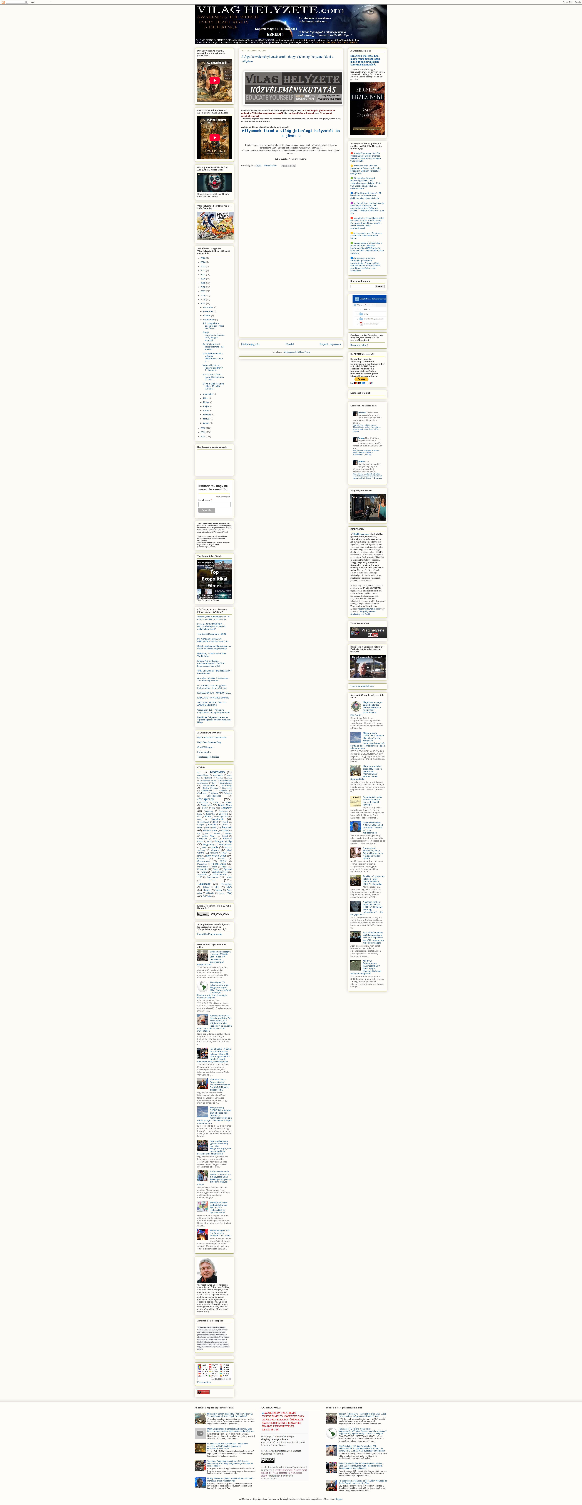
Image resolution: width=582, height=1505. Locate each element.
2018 (203, 287)
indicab (362, 412)
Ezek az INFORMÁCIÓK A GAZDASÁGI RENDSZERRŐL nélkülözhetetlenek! (211, 626)
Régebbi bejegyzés (330, 344)
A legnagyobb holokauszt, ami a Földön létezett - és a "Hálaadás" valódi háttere (373, 853)
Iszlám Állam (208, 836)
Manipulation (225, 844)
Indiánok (225, 831)
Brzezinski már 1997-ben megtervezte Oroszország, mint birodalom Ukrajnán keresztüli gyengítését (365, 60)
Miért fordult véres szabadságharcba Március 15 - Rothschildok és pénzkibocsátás (218, 1207)
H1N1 (215, 822)
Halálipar (200, 825)
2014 (203, 303)
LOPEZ (361, 461)
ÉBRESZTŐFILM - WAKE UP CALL (214, 693)
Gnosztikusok (203, 822)
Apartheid (208, 778)
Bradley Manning (210, 788)
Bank (214, 783)
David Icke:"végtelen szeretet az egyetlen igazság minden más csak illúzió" (214, 720)
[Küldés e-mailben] (282, 165)
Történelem (226, 884)
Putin (214, 867)
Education (208, 811)
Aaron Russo (203, 775)
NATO (200, 856)
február (207, 419)
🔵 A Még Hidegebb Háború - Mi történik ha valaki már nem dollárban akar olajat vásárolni (365, 195)
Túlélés (206, 887)
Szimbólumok (219, 874)
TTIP (199, 877)
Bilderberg (227, 785)
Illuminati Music (210, 830)
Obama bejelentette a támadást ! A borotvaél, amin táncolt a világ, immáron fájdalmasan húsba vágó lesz (230, 1430)
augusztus (208, 394)
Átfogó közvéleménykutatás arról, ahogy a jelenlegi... (213, 336)
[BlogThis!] (285, 165)
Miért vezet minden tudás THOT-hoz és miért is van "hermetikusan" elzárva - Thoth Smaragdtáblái (366, 772)
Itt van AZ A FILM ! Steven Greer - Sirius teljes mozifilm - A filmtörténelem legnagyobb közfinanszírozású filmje (227, 1446)
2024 (203, 262)
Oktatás (220, 858)
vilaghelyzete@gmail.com (369, 609)
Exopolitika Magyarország (209, 934)
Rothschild (202, 869)
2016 (203, 295)
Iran (207, 833)
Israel (217, 833)
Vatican (219, 890)
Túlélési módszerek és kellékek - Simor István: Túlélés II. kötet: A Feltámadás (374, 880)
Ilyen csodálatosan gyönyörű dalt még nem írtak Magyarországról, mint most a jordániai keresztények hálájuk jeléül (214, 1147)
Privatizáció (202, 867)
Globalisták (217, 819)
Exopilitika (223, 814)
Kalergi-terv (202, 839)
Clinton (214, 793)
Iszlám (228, 833)
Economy (226, 808)
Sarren (361, 438)
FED (199, 816)
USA (229, 886)
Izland (225, 836)
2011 (203, 436)
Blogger (339, 1499)
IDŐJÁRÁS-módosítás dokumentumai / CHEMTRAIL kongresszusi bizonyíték (211, 663)
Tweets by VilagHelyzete (362, 686)
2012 (203, 432)
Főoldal (290, 344)
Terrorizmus (212, 877)
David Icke (206, 805)
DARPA (228, 803)
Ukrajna (206, 890)
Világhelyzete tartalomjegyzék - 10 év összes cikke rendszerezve (213, 617)
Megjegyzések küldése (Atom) (297, 352)
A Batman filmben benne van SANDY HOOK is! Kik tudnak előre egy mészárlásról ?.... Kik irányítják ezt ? (366, 908)
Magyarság (208, 844)
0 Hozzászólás (270, 165)
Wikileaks (210, 893)
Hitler (199, 828)
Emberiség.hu (204, 752)
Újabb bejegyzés (250, 344)
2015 (203, 299)
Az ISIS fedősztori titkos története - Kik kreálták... (213, 347)
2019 (203, 283)
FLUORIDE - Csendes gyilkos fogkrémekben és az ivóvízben (212, 686)
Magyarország (223, 841)
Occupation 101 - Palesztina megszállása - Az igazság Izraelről (213, 711)
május (206, 406)
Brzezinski (227, 788)
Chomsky (223, 791)
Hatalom (212, 824)
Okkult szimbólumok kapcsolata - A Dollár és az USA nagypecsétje (214, 647)
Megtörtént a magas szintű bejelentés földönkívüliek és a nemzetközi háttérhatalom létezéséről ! (366, 708)
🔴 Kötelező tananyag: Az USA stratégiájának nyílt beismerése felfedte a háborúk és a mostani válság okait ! (365, 157)
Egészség (223, 811)
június (206, 402)
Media (214, 847)
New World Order (216, 855)
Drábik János (225, 805)
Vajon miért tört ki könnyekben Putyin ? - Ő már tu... (213, 368)
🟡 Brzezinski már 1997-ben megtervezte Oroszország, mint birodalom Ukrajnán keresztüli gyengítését (365, 169)
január (206, 423)
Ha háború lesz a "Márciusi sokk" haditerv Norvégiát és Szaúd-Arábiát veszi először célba (220, 1084)
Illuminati (226, 827)
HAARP (225, 822)
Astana (229, 778)
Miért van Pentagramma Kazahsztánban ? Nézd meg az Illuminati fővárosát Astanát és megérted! (365, 967)
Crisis (215, 802)
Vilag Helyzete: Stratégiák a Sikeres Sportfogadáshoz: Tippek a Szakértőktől (366, 452)
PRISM (223, 861)
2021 (203, 274)
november (208, 311)
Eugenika (210, 814)
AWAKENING (217, 772)
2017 (203, 291)
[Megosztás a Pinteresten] (294, 165)
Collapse (228, 793)
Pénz (224, 866)
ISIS (214, 827)
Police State (218, 863)
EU (213, 808)
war (229, 893)
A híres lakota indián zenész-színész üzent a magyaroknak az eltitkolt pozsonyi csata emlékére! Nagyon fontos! (214, 1178)
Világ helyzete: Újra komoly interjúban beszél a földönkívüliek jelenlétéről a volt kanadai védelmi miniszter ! (367, 476)
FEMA (208, 816)
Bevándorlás (226, 783)
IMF (207, 828)
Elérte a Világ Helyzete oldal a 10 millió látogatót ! (213, 386)
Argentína (219, 778)
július (206, 398)
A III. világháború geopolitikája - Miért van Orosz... (213, 326)
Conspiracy (205, 799)
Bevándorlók (209, 785)
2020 (203, 278)
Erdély (199, 814)
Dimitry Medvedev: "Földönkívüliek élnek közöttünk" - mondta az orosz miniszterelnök (373, 827)
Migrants (215, 850)
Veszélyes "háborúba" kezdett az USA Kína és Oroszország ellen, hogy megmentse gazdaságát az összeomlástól (230, 1463)
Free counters (204, 1382)
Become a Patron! (359, 345)
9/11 (199, 772)
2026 (203, 258)
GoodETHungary (205, 747)
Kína (215, 838)
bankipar (221, 893)
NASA (224, 853)
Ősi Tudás (207, 896)
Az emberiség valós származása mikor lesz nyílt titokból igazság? (372, 801)
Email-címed (205, 500)
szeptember (209, 319)
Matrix (204, 848)
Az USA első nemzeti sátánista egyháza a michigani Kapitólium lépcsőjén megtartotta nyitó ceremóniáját (373, 937)
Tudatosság (203, 883)
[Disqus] (291, 213)
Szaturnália (202, 875)
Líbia (209, 841)
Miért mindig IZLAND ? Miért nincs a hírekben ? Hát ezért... (220, 1233)
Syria (204, 872)
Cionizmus (202, 793)
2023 (203, 266)
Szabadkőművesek (220, 872)
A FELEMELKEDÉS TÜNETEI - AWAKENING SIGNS (212, 703)
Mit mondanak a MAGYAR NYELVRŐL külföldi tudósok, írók (213, 640)
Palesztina (202, 864)
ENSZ (205, 808)
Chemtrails (206, 790)
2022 (203, 270)
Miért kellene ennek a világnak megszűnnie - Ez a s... (213, 357)
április (206, 410)
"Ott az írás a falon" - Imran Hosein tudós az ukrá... (213, 377)
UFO (217, 887)
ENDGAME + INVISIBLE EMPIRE (213, 698)
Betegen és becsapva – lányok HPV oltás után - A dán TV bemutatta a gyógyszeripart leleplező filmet (214, 958)
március (207, 414)
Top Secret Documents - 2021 (211, 634)
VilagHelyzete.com (360, 534)
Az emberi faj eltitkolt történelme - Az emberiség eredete (213, 679)
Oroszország (203, 861)
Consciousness (213, 796)
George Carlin (222, 816)
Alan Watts (218, 775)
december (208, 307)
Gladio (199, 819)
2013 (203, 428)
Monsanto (213, 853)
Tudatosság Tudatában (208, 757)
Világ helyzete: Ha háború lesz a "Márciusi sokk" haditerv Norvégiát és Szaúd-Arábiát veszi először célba (366, 427)
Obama (200, 858)
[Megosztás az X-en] (288, 165)
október (207, 315)
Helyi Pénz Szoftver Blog (209, 742)
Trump (228, 877)
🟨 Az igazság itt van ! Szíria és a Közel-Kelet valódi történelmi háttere (366, 235)
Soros (215, 869)
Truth (212, 880)
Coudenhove (202, 803)
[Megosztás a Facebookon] (291, 165)
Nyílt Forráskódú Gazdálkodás (211, 737)
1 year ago (367, 454)
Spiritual (228, 869)
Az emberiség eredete (208, 780)
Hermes (225, 825)
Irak (199, 833)
